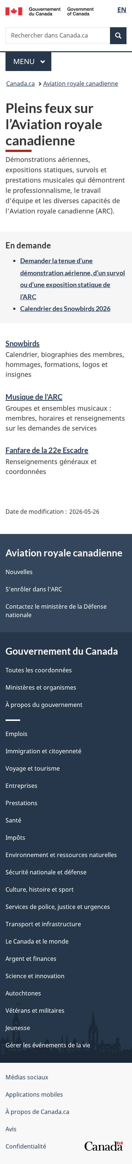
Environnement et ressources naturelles (61, 855)
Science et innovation (35, 976)
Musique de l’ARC (34, 396)
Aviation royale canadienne (80, 83)
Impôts (15, 838)
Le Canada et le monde (37, 941)
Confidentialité (26, 1146)
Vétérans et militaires (35, 1010)
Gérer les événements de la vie (48, 1045)
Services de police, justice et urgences (58, 907)
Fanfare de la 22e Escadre (47, 450)
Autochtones (23, 993)
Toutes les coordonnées (39, 670)
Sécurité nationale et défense (46, 872)
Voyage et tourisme (33, 768)
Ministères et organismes (41, 687)
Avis (11, 1129)
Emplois (16, 734)
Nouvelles (19, 572)
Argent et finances (31, 959)
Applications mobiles (34, 1094)
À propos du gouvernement (44, 705)
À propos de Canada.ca (37, 1112)
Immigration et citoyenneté (43, 751)
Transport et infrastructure (43, 924)
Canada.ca (20, 83)
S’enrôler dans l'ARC (34, 589)
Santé (13, 820)
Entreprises (21, 786)
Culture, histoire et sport (40, 889)
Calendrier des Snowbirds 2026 (65, 308)
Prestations (21, 803)
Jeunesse (18, 1028)
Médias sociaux (27, 1077)
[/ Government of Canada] (50, 11)
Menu (32, 61)
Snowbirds (23, 343)
